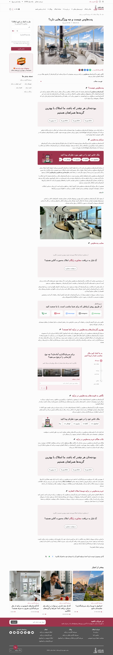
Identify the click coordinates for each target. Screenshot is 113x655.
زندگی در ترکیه (28, 91)
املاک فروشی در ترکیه (46, 632)
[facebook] (29, 632)
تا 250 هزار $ (76, 120)
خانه (103, 14)
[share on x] (82, 70)
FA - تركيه (18, 650)
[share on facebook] (88, 70)
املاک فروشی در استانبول (46, 638)
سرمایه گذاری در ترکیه (85, 14)
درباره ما (95, 632)
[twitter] (25, 632)
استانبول (94, 159)
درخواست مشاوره (71, 268)
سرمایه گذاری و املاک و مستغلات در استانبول (70, 638)
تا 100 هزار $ (88, 120)
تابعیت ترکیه (29, 87)
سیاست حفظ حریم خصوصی (96, 638)
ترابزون (76, 159)
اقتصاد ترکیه (19, 87)
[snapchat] (10, 632)
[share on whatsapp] (90, 70)
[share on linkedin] (85, 70)
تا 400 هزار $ (64, 120)
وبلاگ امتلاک (96, 14)
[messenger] (14, 632)
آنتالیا (85, 159)
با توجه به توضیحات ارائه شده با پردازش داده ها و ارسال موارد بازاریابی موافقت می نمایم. (20, 43)
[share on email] (80, 70)
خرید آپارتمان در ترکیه (46, 635)
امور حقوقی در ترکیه (16, 84)
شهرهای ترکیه (28, 84)
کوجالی (67, 159)
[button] (13, 31)
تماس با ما (96, 635)
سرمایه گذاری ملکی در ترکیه (70, 635)
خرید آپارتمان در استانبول (46, 641)
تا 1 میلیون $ (52, 120)
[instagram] (21, 632)
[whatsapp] (18, 632)
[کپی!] (86, 88)
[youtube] (32, 632)
